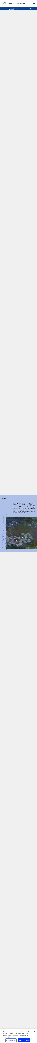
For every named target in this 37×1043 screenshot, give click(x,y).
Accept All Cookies (24, 1040)
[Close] (34, 1032)
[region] (18, 1036)
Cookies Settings (11, 1040)
